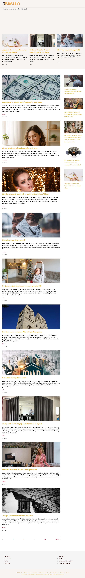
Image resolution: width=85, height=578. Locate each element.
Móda (18, 9)
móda (31, 64)
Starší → (58, 539)
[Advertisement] (42, 20)
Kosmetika (12, 9)
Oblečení (24, 9)
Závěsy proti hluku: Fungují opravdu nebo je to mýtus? (22, 424)
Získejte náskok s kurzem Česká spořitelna (17, 516)
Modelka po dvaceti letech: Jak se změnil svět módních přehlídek (25, 194)
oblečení (58, 61)
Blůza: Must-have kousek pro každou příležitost (19, 470)
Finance (5, 9)
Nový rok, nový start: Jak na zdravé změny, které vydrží (22, 286)
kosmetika (4, 64)
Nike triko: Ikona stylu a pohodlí (68, 50)
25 (45, 539)
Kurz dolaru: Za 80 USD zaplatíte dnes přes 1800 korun (22, 102)
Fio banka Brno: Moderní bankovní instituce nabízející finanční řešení (72, 163)
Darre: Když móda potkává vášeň (14, 378)
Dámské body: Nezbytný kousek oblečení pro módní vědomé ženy (73, 114)
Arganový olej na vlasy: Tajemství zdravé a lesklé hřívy (72, 186)
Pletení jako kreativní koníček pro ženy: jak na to (19, 148)
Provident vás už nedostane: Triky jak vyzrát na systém (22, 332)
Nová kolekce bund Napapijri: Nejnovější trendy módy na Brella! (73, 91)
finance (4, 114)
